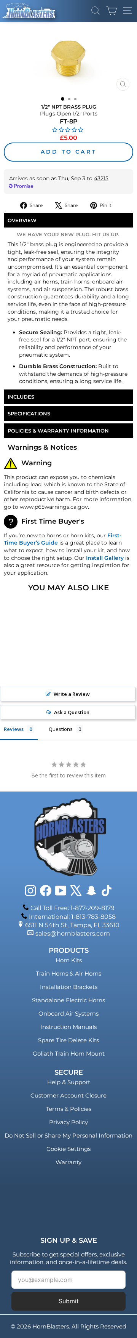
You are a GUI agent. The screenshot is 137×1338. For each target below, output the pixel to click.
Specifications (29, 413)
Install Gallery (105, 557)
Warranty (68, 1162)
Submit (69, 1301)
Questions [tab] (61, 729)
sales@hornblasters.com (72, 933)
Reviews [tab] (14, 729)
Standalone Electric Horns (68, 1000)
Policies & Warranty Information (58, 431)
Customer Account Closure (68, 1095)
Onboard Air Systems (68, 1013)
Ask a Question (71, 712)
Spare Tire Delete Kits (68, 1040)
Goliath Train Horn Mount (69, 1053)
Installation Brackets (68, 986)
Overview (22, 220)
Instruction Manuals (68, 1026)
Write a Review (72, 694)
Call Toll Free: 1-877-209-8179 (72, 908)
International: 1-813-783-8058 (72, 916)
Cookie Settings (68, 1148)
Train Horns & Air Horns (68, 973)
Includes (21, 397)
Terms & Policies (68, 1108)
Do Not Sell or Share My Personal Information (68, 1135)
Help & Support (68, 1082)
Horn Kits (69, 960)
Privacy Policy (68, 1122)
